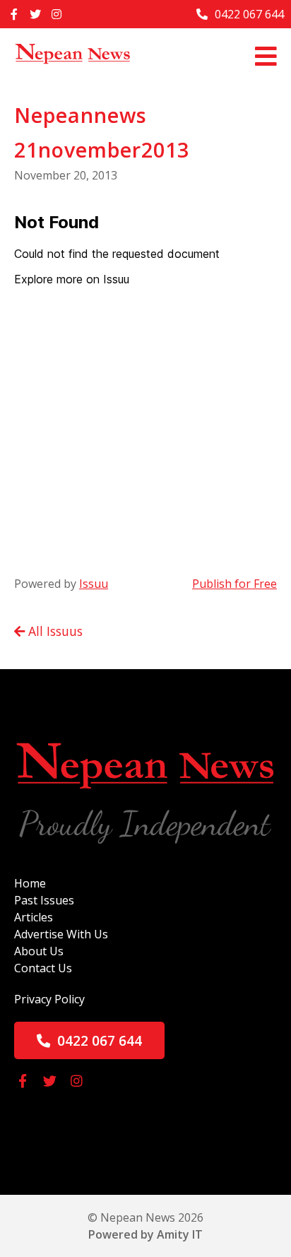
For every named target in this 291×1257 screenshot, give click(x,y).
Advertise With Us (61, 934)
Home (30, 883)
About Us (39, 951)
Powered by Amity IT (145, 1234)
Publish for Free (234, 583)
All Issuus (54, 630)
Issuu (93, 583)
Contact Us (43, 968)
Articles (33, 917)
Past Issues (44, 900)
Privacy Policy (49, 999)
